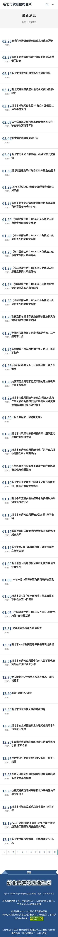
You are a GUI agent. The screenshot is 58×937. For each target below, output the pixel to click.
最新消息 (32, 22)
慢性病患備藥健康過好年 (24, 138)
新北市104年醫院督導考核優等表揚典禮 (32, 644)
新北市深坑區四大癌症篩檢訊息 (28, 709)
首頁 (24, 22)
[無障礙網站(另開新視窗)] (36, 918)
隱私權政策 (27, 933)
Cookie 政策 (41, 933)
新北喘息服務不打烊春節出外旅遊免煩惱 (33, 170)
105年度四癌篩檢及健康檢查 (26, 628)
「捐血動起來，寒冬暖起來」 (27, 417)
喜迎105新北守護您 (21, 693)
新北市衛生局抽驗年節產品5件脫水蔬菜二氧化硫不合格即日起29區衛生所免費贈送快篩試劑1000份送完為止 (33, 401)
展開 (29, 872)
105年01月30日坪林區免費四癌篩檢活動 (32, 579)
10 (49, 852)
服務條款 (15, 933)
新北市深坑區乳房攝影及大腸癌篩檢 (30, 73)
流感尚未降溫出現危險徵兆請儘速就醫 (32, 40)
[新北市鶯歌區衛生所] (17, 4)
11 (55, 852)
